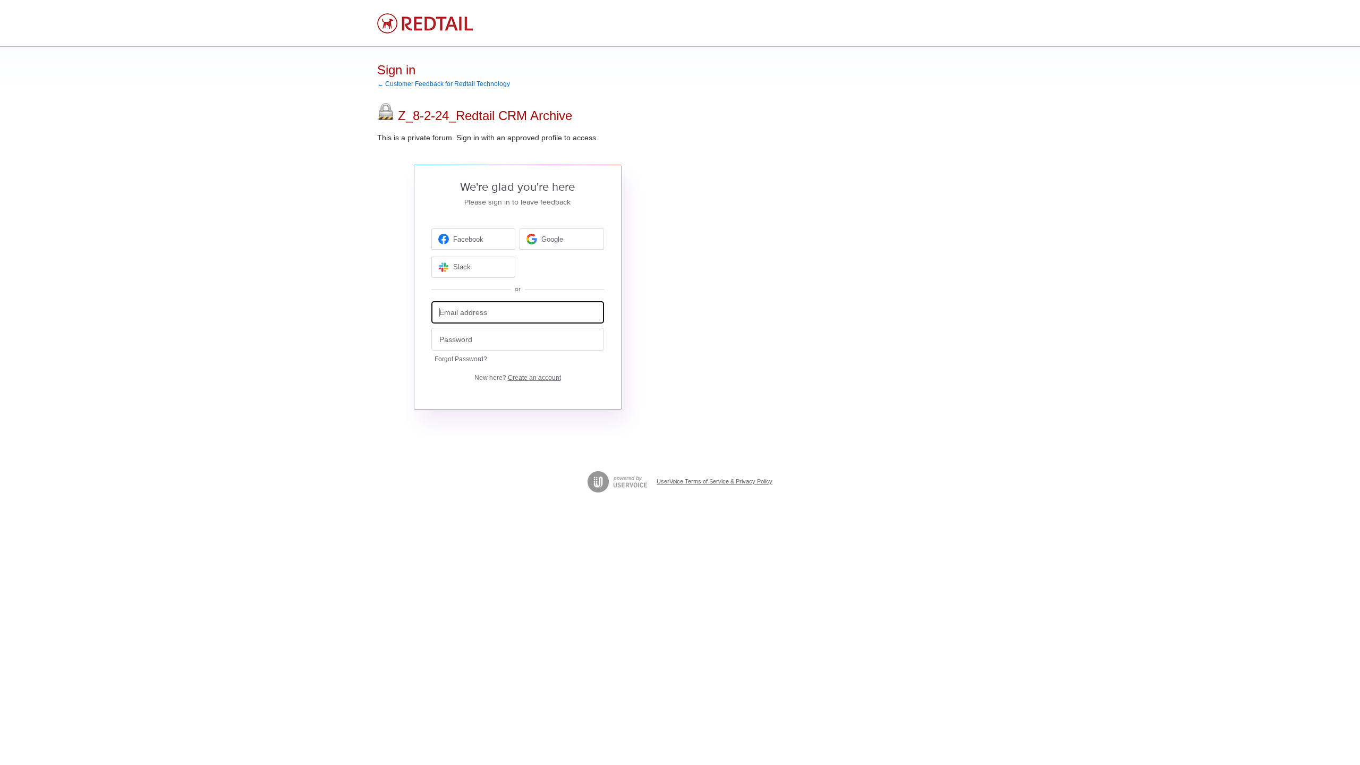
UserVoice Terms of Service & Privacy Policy (714, 481)
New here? (517, 377)
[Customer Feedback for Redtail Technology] (425, 23)
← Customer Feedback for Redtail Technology (443, 84)
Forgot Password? (461, 359)
